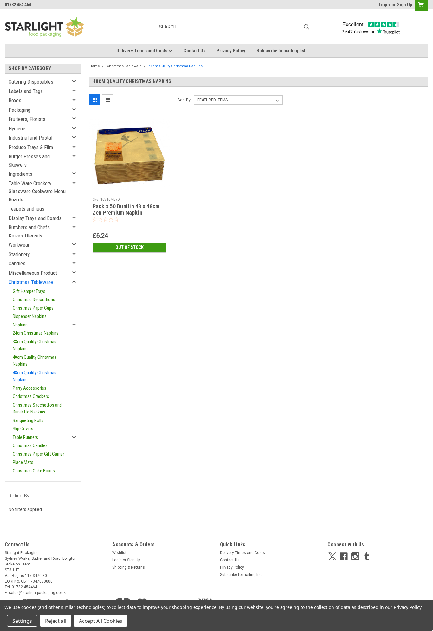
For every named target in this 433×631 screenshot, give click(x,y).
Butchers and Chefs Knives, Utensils (29, 231)
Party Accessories (29, 388)
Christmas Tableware (31, 282)
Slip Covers (23, 429)
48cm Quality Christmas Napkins (34, 376)
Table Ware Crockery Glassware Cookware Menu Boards (37, 191)
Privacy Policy (231, 51)
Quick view (129, 189)
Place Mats (23, 462)
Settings (22, 620)
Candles (17, 263)
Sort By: (184, 100)
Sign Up (404, 4)
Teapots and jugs (26, 208)
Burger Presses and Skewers (29, 160)
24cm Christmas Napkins (36, 333)
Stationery (19, 254)
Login (384, 4)
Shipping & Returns (128, 567)
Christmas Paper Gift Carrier (38, 454)
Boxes (15, 100)
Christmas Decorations (34, 299)
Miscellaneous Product (33, 273)
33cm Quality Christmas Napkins (34, 345)
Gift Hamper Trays (29, 291)
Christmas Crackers (31, 396)
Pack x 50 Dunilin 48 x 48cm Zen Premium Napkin (126, 209)
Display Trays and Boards (35, 218)
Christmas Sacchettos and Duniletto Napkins (37, 408)
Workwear (19, 245)
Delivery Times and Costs (142, 51)
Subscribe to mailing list (281, 51)
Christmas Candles (30, 445)
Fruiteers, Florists (27, 119)
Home (94, 66)
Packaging (19, 110)
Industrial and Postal (30, 138)
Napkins (20, 325)
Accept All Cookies (100, 620)
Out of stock (129, 247)
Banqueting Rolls (28, 420)
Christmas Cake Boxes (34, 471)
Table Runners (25, 437)
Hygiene (17, 128)
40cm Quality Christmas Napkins (34, 360)
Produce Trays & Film (31, 147)
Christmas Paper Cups (33, 308)
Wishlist (119, 553)
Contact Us (194, 51)
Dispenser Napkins (30, 316)
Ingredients (20, 174)
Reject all (55, 620)
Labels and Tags (26, 91)
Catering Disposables (31, 82)
